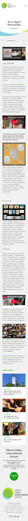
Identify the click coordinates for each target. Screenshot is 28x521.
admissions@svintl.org (14, 505)
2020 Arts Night (18, 84)
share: (4, 63)
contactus (14, 476)
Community (14, 28)
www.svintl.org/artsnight (10, 357)
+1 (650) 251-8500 (13, 503)
